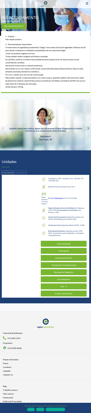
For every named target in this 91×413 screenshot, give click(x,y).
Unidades (7, 371)
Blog (5, 386)
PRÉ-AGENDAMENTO (13, 26)
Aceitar (31, 409)
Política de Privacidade (12, 401)
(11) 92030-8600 (15, 348)
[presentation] (3, 127)
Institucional (8, 397)
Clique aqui (58, 198)
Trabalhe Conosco (10, 390)
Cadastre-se (8, 375)
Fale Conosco (8, 394)
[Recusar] (88, 408)
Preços (5, 363)
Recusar (40, 409)
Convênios (7, 367)
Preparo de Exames (10, 359)
